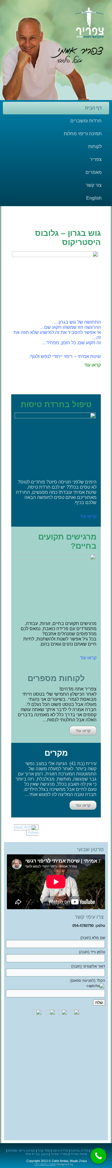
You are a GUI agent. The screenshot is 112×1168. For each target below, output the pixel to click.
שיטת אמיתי (78, 1154)
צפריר (96, 159)
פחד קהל (44, 1150)
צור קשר (94, 185)
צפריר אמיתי (59, 1154)
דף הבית (93, 108)
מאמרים (94, 172)
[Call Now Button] (98, 1156)
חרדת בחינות (79, 1150)
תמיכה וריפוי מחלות (83, 133)
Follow (33, 833)
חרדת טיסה (60, 1150)
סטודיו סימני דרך (45, 1164)
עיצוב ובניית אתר (36, 1154)
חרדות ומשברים (86, 120)
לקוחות (95, 146)
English (94, 198)
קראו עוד (83, 730)
